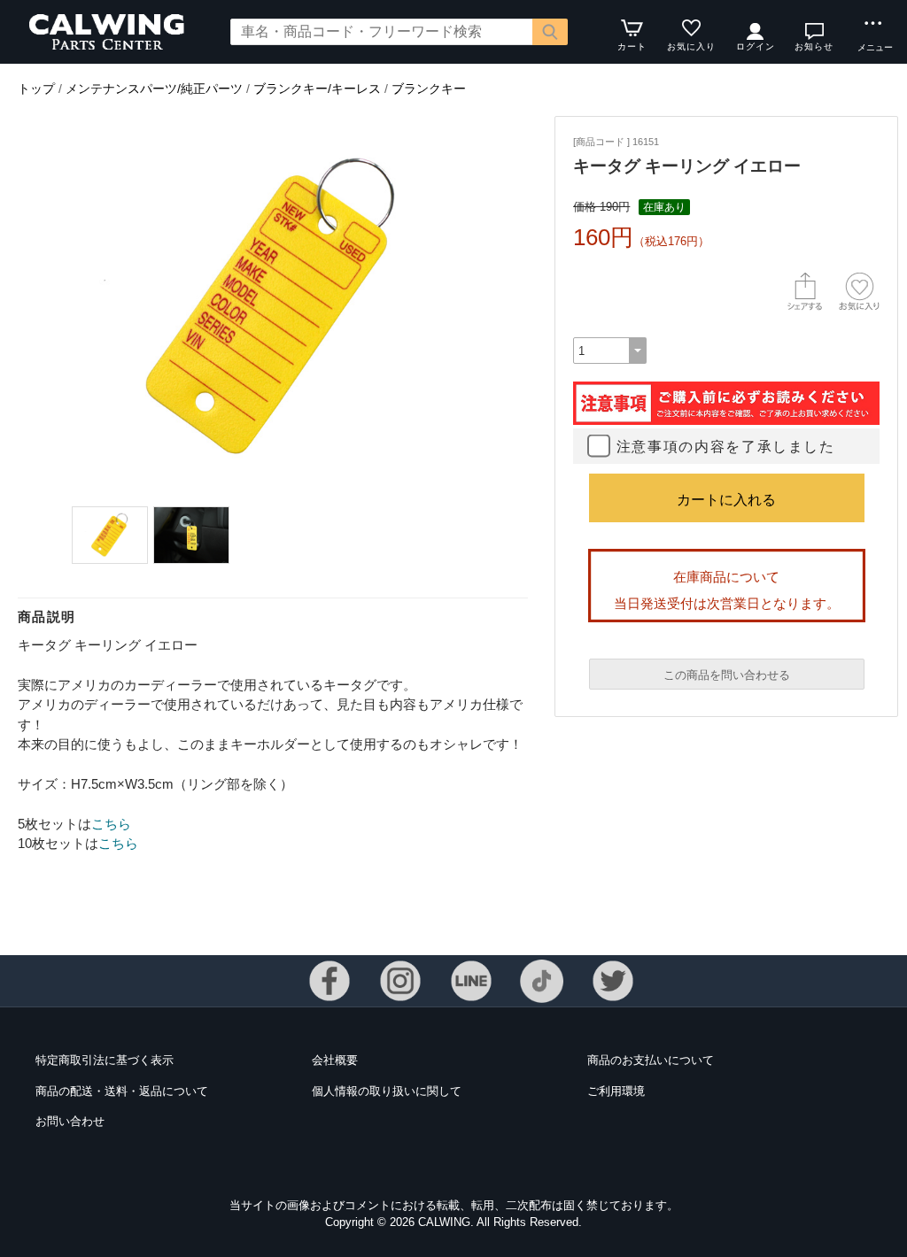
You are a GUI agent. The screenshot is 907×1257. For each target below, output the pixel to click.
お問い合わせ (70, 1121)
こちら (111, 823)
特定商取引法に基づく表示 (104, 1060)
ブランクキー (428, 88)
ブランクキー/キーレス (317, 88)
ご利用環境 (616, 1091)
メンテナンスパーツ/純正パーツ (154, 88)
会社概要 (335, 1060)
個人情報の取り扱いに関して (386, 1091)
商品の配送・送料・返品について (121, 1091)
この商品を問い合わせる (726, 675)
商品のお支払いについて (650, 1060)
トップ (36, 88)
